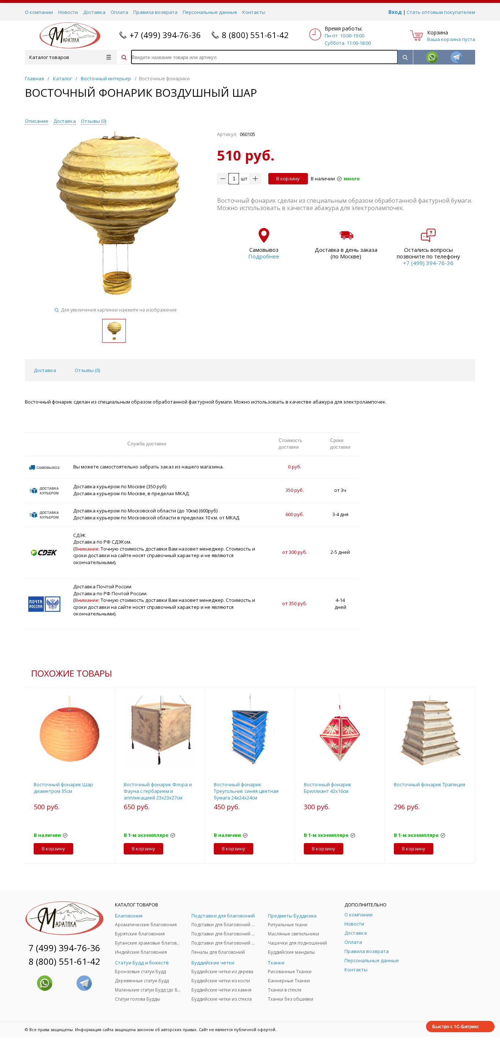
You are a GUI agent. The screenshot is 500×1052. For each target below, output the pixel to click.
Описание (36, 121)
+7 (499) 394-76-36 (165, 34)
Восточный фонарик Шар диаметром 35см (63, 787)
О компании (39, 12)
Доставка (94, 12)
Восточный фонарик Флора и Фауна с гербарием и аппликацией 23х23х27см (158, 791)
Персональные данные (210, 12)
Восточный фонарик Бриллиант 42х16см (327, 787)
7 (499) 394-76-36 (64, 948)
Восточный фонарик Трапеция (429, 784)
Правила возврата (155, 12)
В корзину (288, 178)
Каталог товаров (49, 57)
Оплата (119, 12)
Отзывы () (93, 121)
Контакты (253, 12)
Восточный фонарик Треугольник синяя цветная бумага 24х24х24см (246, 791)
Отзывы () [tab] (87, 370)
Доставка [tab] (45, 370)
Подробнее (263, 256)
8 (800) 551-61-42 (255, 34)
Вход (395, 11)
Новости (68, 12)
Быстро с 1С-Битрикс (455, 1026)
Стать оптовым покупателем (441, 12)
